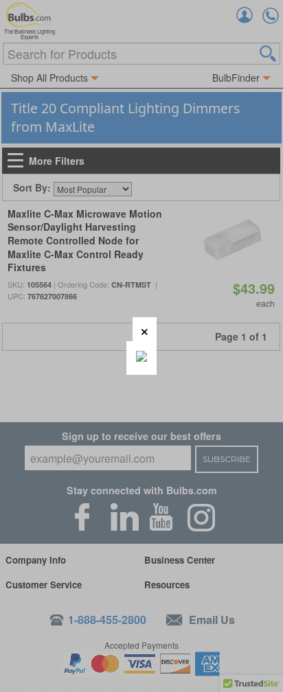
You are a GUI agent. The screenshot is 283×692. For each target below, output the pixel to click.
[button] (145, 329)
